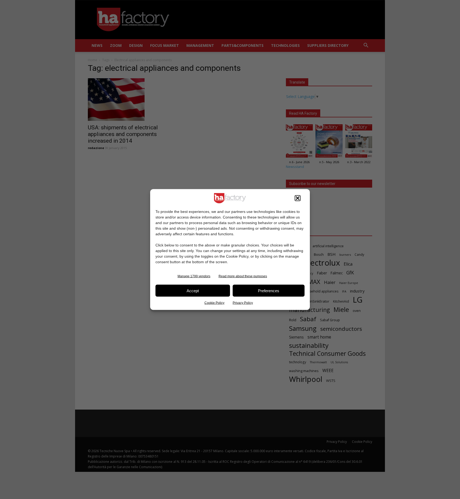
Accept (193, 290)
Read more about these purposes (243, 276)
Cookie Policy (214, 303)
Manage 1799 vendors (194, 276)
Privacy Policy (243, 303)
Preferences (268, 290)
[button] (297, 198)
